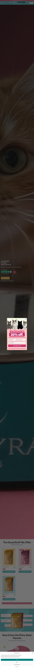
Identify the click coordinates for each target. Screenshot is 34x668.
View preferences (17, 664)
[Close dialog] (26, 319)
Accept (17, 659)
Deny (17, 662)
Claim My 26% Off (17, 345)
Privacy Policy (17, 666)
